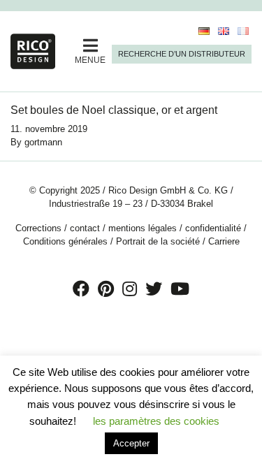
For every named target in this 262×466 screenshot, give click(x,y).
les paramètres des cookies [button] (156, 421)
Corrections (38, 228)
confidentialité (213, 228)
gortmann (43, 142)
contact (85, 228)
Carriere (224, 241)
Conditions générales (65, 241)
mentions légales (142, 228)
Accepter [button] (131, 443)
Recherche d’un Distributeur (181, 54)
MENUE (90, 60)
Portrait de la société (158, 241)
